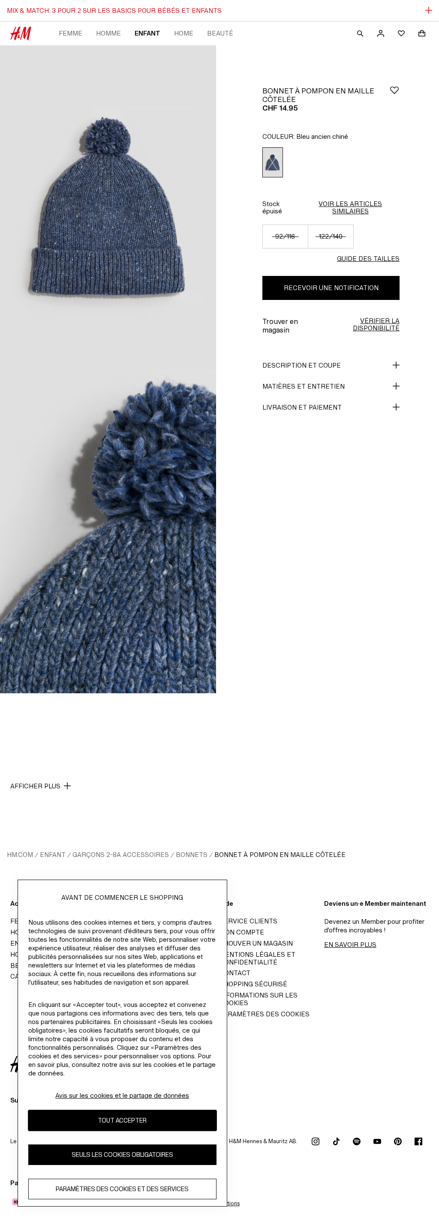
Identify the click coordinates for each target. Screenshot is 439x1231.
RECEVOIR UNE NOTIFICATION (331, 287)
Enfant (147, 33)
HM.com (20, 854)
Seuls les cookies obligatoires (122, 1154)
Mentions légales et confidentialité (257, 958)
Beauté (220, 33)
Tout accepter (122, 1120)
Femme (70, 33)
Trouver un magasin (256, 943)
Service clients (248, 921)
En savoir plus (350, 944)
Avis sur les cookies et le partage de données (122, 1095)
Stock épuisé (272, 207)
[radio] (272, 162)
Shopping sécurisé (253, 984)
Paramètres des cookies (265, 1014)
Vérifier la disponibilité (376, 324)
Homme (108, 33)
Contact (235, 972)
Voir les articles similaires (350, 207)
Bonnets (191, 854)
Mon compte (242, 932)
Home (183, 33)
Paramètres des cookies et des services (122, 1188)
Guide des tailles (368, 258)
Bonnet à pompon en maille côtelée (280, 854)
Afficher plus (35, 786)
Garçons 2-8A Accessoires (120, 854)
